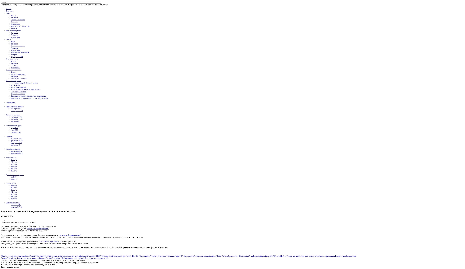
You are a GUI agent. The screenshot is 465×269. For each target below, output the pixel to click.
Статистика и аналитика (18, 20)
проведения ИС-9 (16, 145)
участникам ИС (15, 121)
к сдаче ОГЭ (14, 128)
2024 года (14, 164)
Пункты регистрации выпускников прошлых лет (25, 89)
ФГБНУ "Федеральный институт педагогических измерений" (157, 256)
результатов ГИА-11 (17, 153)
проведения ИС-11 (16, 143)
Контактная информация (18, 74)
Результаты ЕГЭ (11, 183)
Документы (9, 11)
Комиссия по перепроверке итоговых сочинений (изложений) (29, 98)
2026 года (14, 160)
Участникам (14, 22)
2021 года (14, 171)
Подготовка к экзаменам (18, 87)
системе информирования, (51, 241)
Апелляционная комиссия (13, 70)
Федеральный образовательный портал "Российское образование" (211, 256)
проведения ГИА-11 (17, 141)
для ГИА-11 (14, 179)
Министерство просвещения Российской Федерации (23, 256)
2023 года (14, 166)
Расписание (9, 136)
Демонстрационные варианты (15, 175)
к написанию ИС (16, 132)
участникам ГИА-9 (16, 117)
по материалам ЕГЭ (17, 111)
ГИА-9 (8, 13)
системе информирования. (38, 229)
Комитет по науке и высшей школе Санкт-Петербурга (39, 258)
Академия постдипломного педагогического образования (311, 256)
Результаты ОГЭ (11, 157)
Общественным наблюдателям (20, 26)
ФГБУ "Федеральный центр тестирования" (113, 256)
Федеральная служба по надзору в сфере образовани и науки (70, 256)
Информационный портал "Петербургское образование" (85, 258)
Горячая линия (10, 102)
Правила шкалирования (13, 149)
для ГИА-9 (14, 177)
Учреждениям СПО (17, 57)
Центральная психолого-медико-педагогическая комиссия (28, 96)
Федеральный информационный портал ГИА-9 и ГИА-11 (263, 256)
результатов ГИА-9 (16, 151)
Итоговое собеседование (13, 31)
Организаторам (15, 24)
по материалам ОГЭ (17, 109)
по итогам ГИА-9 (16, 205)
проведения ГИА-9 (16, 138)
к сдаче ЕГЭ (14, 130)
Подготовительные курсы (13, 126)
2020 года (14, 198)
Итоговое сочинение (12, 59)
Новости (8, 9)
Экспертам (14, 28)
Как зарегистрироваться (13, 115)
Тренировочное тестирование (14, 106)
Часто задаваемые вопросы (19, 78)
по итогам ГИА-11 (16, 207)
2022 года (14, 168)
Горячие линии (15, 85)
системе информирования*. (70, 235)
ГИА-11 (8, 39)
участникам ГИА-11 (17, 119)
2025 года (14, 162)
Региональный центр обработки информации (24, 83)
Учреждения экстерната (18, 94)
